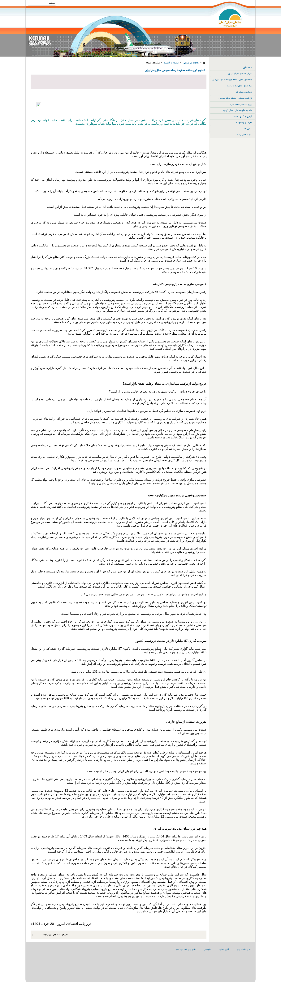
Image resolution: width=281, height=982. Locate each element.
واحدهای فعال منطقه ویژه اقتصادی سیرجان (232, 80)
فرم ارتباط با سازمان (243, 949)
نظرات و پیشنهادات (243, 122)
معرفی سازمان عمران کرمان (240, 74)
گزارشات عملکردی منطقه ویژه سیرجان (235, 98)
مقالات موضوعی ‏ (190, 63)
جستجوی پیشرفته (244, 92)
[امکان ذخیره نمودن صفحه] (118, 82)
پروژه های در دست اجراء (241, 104)
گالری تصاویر (224, 949)
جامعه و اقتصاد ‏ (171, 63)
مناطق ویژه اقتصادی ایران (186, 949)
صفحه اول (247, 67)
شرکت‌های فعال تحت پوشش (239, 86)
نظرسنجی (207, 949)
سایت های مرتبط (244, 135)
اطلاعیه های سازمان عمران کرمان (237, 110)
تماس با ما (247, 129)
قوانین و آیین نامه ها (242, 116)
